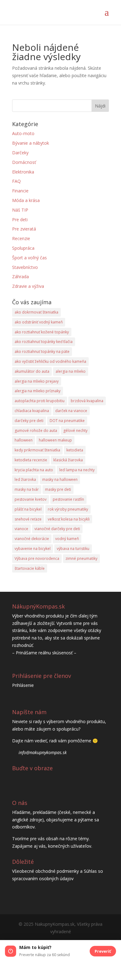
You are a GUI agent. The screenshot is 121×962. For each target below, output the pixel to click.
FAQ (16, 181)
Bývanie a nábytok (30, 143)
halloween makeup (55, 440)
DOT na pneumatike (67, 420)
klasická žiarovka (68, 460)
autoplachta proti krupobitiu (40, 400)
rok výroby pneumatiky (68, 509)
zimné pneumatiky (81, 558)
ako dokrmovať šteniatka (36, 312)
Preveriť (103, 951)
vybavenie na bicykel (33, 548)
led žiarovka (25, 479)
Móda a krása (26, 200)
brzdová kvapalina (87, 400)
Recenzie (21, 238)
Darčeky (20, 153)
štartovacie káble (30, 568)
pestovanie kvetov (31, 499)
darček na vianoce (71, 410)
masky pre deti (58, 489)
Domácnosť (24, 162)
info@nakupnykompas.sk (43, 752)
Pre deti (20, 219)
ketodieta (74, 450)
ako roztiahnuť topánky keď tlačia (44, 341)
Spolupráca (23, 248)
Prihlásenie (23, 685)
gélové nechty (75, 430)
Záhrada (20, 276)
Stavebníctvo (25, 267)
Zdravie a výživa (28, 286)
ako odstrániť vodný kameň (39, 322)
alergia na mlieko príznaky (37, 390)
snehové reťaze (28, 519)
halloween (24, 440)
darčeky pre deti (29, 420)
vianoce (21, 528)
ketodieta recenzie (31, 460)
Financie (20, 191)
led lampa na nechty (77, 469)
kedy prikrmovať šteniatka (37, 450)
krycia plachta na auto (34, 469)
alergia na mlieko (71, 371)
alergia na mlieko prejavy (37, 381)
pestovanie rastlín (68, 499)
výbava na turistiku (73, 548)
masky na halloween (60, 479)
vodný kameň (67, 538)
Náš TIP (20, 210)
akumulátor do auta (32, 371)
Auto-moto (23, 133)
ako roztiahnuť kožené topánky (42, 332)
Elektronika (23, 172)
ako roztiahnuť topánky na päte (42, 351)
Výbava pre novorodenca (37, 558)
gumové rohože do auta (36, 430)
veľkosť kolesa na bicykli (69, 519)
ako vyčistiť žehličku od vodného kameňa (50, 361)
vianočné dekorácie (32, 538)
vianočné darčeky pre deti (57, 528)
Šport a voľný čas (29, 258)
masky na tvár (27, 489)
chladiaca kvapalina (32, 410)
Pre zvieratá (24, 229)
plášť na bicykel (28, 509)
